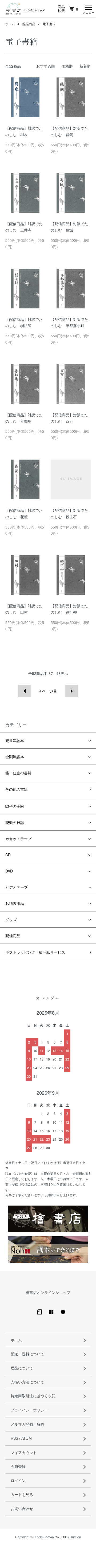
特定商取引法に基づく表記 (33, 1395)
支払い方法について (27, 1382)
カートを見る (22, 1494)
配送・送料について (27, 1353)
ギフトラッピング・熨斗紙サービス (35, 952)
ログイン (18, 1480)
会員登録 (18, 1466)
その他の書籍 (16, 789)
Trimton (75, 1537)
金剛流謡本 (14, 756)
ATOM (26, 1438)
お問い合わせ (22, 1508)
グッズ (11, 919)
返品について (22, 1368)
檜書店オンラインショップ (48, 1292)
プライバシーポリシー (29, 1409)
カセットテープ (18, 838)
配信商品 (28, 23)
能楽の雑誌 (14, 822)
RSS (14, 1438)
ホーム (10, 23)
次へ (71, 691)
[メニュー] (88, 9)
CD (8, 854)
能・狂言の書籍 (18, 772)
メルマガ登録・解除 (27, 1424)
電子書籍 (49, 23)
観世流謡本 (14, 740)
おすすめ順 (45, 66)
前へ (24, 691)
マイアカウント (24, 1452)
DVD (9, 871)
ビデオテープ (16, 887)
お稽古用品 (14, 903)
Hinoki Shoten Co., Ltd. (50, 1537)
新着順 (85, 66)
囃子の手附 (14, 806)
